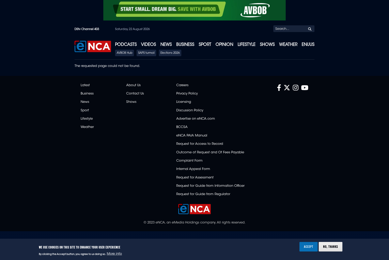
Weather (288, 45)
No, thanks (330, 247)
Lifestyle (246, 45)
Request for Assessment (195, 177)
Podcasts (126, 45)
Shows (267, 45)
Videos (148, 45)
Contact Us (135, 93)
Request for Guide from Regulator (203, 194)
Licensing (183, 102)
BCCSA (182, 127)
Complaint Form (189, 160)
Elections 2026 (170, 53)
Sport (205, 45)
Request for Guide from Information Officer (210, 186)
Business (185, 45)
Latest (85, 85)
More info (114, 254)
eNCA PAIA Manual (191, 135)
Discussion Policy (189, 110)
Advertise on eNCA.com (195, 118)
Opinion (224, 45)
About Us (133, 85)
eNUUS (308, 45)
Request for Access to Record (199, 144)
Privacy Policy (187, 93)
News (166, 45)
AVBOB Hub (124, 53)
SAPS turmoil (146, 53)
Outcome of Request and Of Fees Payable (210, 152)
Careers (182, 85)
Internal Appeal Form (193, 169)
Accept (308, 247)
